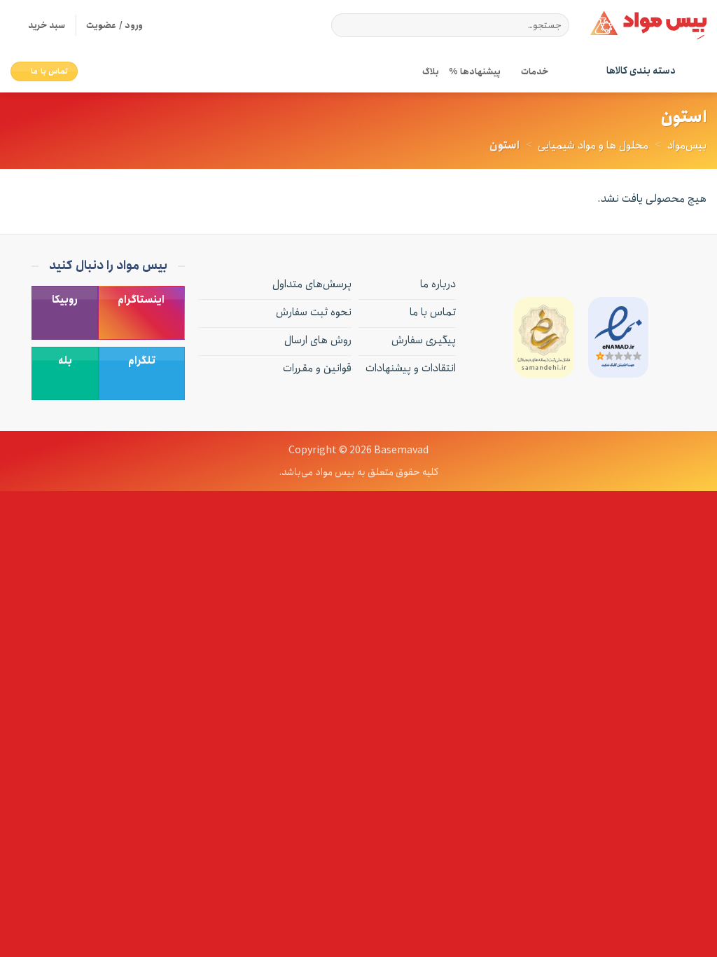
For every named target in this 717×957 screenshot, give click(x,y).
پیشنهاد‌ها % (474, 71)
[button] (38, 25)
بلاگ (430, 71)
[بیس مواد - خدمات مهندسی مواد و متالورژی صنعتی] (648, 25)
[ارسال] (344, 25)
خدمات (534, 71)
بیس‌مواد (686, 145)
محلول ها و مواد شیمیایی (593, 145)
